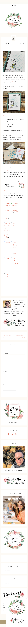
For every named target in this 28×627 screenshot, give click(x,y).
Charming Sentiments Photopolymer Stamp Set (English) (7, 216)
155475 (15, 233)
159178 (15, 212)
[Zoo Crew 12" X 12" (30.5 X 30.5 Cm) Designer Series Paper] (7, 230)
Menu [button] (15, 5)
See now (20, 2)
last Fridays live (11, 81)
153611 (7, 248)
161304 (7, 237)
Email (5, 378)
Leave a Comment (14, 291)
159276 (7, 268)
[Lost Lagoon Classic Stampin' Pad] (14, 263)
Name (5, 371)
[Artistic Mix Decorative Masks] (14, 207)
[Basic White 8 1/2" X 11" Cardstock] (7, 263)
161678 (15, 269)
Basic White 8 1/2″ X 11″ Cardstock (7, 267)
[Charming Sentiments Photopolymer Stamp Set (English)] (7, 210)
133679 (15, 253)
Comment (6, 353)
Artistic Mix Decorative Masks (15, 211)
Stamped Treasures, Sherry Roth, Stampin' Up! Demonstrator (14, 20)
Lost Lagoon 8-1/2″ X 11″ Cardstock (14, 251)
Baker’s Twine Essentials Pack (14, 232)
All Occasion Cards (14, 46)
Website (5, 384)
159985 (7, 218)
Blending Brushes (7, 247)
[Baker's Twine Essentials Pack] (14, 228)
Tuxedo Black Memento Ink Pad (7, 283)
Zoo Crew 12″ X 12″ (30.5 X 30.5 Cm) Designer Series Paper (7, 235)
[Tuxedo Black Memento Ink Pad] (7, 279)
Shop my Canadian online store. (14, 170)
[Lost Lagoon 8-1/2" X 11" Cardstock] (14, 247)
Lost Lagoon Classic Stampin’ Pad (15, 268)
